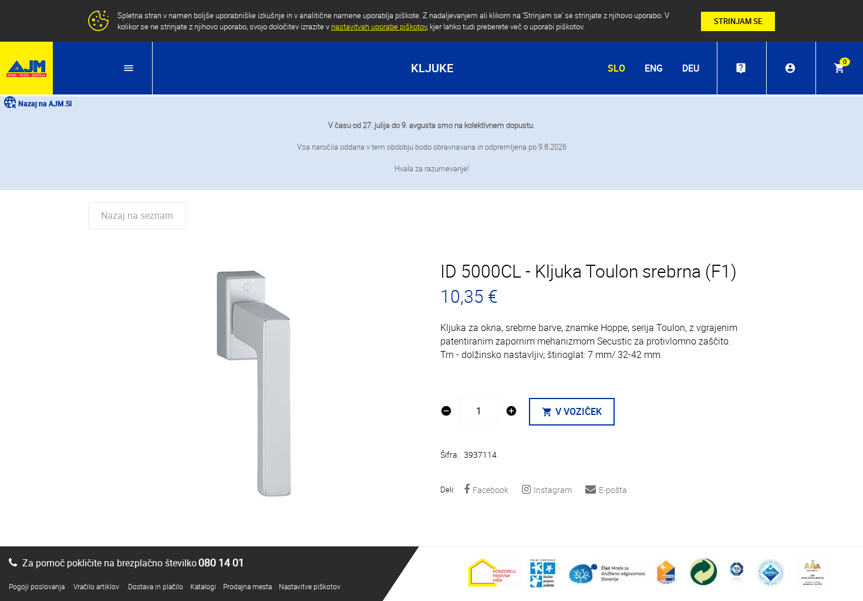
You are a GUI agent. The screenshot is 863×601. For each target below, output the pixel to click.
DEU (690, 68)
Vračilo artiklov (96, 586)
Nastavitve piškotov (310, 586)
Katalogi (203, 586)
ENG (654, 68)
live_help (741, 68)
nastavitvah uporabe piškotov (379, 26)
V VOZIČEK (572, 411)
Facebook (490, 489)
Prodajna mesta (247, 586)
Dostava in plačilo (155, 586)
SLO (616, 68)
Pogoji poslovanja (37, 586)
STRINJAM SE (738, 21)
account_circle (790, 68)
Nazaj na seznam (137, 215)
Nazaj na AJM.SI (45, 103)
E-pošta (613, 489)
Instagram (553, 489)
